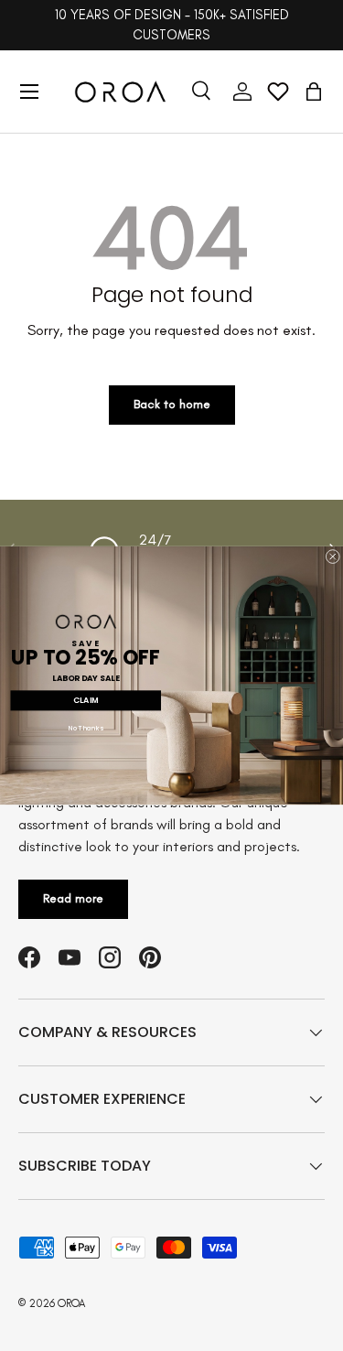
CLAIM (85, 700)
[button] (314, 91)
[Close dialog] (332, 556)
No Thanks (86, 728)
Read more (73, 898)
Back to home (172, 404)
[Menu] (29, 91)
